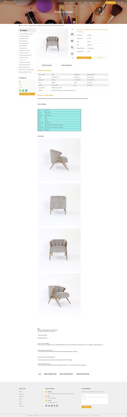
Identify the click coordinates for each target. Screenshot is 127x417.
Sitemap (36, 415)
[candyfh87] (57, 406)
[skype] (26, 90)
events (91, 2)
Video (20, 399)
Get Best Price (84, 57)
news (20, 401)
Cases (20, 403)
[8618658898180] (54, 406)
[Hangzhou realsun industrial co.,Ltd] (9, 2)
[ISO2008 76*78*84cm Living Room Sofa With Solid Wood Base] (53, 44)
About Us (21, 394)
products (79, 2)
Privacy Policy (30, 415)
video (85, 2)
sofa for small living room (66, 374)
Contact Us (21, 406)
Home (65, 2)
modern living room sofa (50, 374)
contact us (98, 2)
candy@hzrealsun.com (52, 402)
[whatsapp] (20, 90)
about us (71, 2)
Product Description (66, 65)
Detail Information (47, 65)
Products (26, 25)
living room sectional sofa (82, 374)
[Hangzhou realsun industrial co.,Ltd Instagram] (49, 406)
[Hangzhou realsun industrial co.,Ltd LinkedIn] (52, 406)
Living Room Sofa (32, 25)
